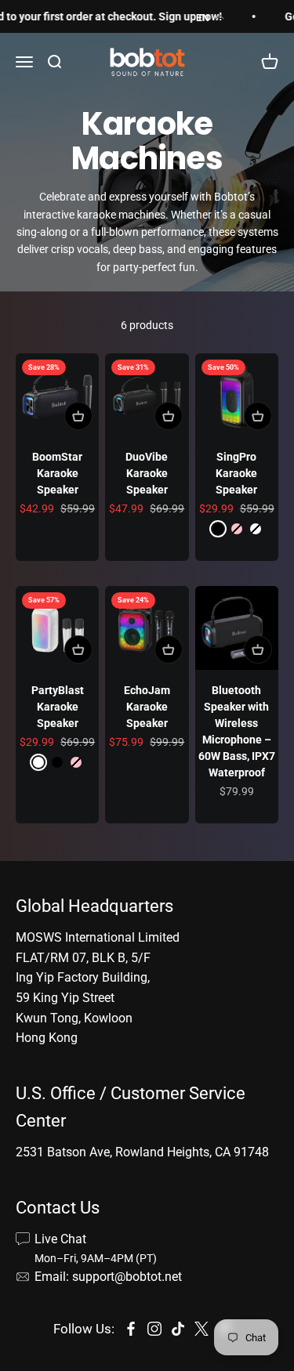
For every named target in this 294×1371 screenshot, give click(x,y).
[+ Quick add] (78, 416)
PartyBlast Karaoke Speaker (57, 706)
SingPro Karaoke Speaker (236, 473)
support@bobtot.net (127, 1276)
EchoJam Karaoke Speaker (147, 706)
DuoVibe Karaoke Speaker (146, 473)
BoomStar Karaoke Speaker (57, 473)
